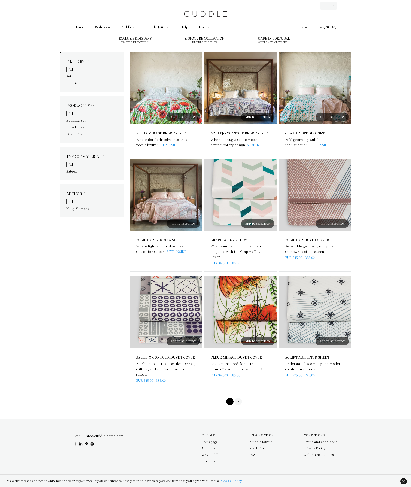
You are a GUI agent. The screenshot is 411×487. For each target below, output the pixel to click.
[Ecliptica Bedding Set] (166, 195)
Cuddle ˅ (128, 27)
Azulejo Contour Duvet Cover (165, 357)
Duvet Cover (76, 134)
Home (79, 27)
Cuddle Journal (157, 27)
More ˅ (204, 27)
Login (302, 27)
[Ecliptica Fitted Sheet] (315, 312)
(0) (328, 27)
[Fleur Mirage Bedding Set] (166, 88)
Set (68, 76)
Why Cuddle (210, 454)
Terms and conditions (320, 441)
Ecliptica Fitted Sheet (307, 357)
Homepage (209, 441)
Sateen (71, 171)
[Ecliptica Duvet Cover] (315, 195)
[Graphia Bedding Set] (315, 88)
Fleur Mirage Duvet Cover (236, 357)
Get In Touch (260, 448)
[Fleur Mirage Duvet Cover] (240, 312)
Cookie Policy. (231, 480)
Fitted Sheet (76, 127)
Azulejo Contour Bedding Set (239, 133)
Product (72, 83)
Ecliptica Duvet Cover (307, 239)
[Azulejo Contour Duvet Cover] (166, 312)
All (70, 69)
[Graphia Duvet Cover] (240, 195)
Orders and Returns (319, 454)
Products (208, 461)
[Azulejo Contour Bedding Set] (240, 88)
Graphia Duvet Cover (231, 239)
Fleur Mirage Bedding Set (161, 133)
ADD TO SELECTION (183, 117)
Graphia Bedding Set (305, 133)
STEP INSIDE (168, 145)
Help (184, 27)
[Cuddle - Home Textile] (205, 16)
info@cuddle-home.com (104, 435)
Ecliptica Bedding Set (157, 239)
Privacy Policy (314, 448)
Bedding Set (76, 120)
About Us (208, 448)
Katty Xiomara (77, 208)
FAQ (253, 454)
